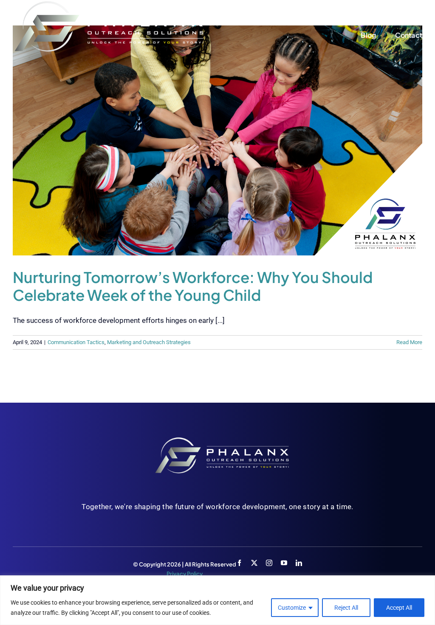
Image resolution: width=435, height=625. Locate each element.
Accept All (399, 607)
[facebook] (239, 563)
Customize (292, 607)
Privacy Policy (185, 573)
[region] (217, 600)
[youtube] (284, 563)
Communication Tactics (76, 342)
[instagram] (269, 563)
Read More (409, 342)
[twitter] (254, 563)
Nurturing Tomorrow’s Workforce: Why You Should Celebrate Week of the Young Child (193, 286)
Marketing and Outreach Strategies (149, 342)
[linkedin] (299, 563)
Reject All (346, 607)
